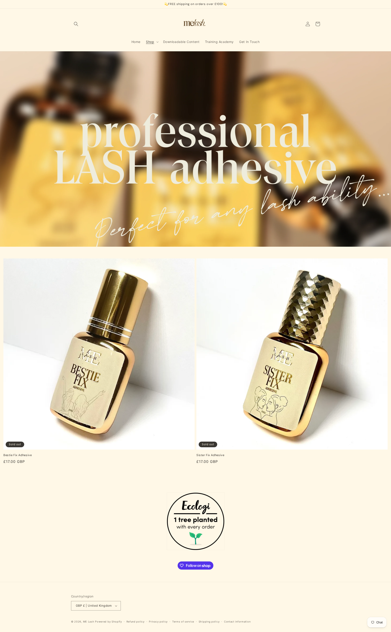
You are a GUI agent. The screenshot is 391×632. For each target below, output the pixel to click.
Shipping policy (209, 621)
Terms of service (183, 621)
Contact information (237, 621)
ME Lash (88, 621)
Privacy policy (158, 621)
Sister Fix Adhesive (210, 455)
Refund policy (135, 621)
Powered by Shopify (108, 621)
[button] (76, 24)
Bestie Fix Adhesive (17, 455)
